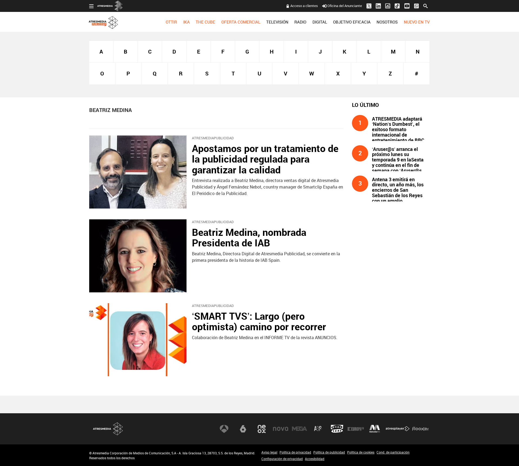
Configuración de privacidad (282, 459)
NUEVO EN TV (417, 22)
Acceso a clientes (304, 5)
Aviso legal (269, 452)
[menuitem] (171, 22)
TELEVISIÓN (277, 22)
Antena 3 (224, 429)
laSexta (243, 429)
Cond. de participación (393, 452)
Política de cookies (360, 452)
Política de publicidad (329, 452)
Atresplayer (397, 429)
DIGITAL (319, 22)
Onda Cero (337, 429)
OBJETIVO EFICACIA (352, 22)
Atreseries (318, 429)
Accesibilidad (314, 459)
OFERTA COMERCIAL (240, 22)
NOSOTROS (387, 22)
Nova (280, 429)
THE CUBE (205, 22)
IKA (186, 22)
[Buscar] (425, 5)
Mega (299, 429)
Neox (262, 429)
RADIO (300, 22)
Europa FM (356, 429)
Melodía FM (375, 429)
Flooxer (420, 429)
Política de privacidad (295, 452)
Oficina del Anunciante (344, 5)
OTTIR (171, 22)
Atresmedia (108, 429)
